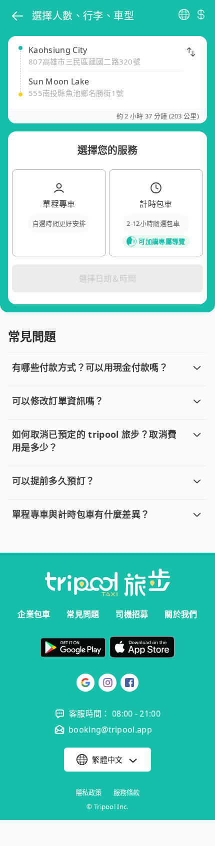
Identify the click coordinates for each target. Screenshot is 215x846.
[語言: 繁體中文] (184, 14)
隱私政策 (89, 793)
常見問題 (82, 614)
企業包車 (34, 614)
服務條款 (127, 793)
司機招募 (132, 614)
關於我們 (180, 614)
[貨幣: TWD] (201, 14)
